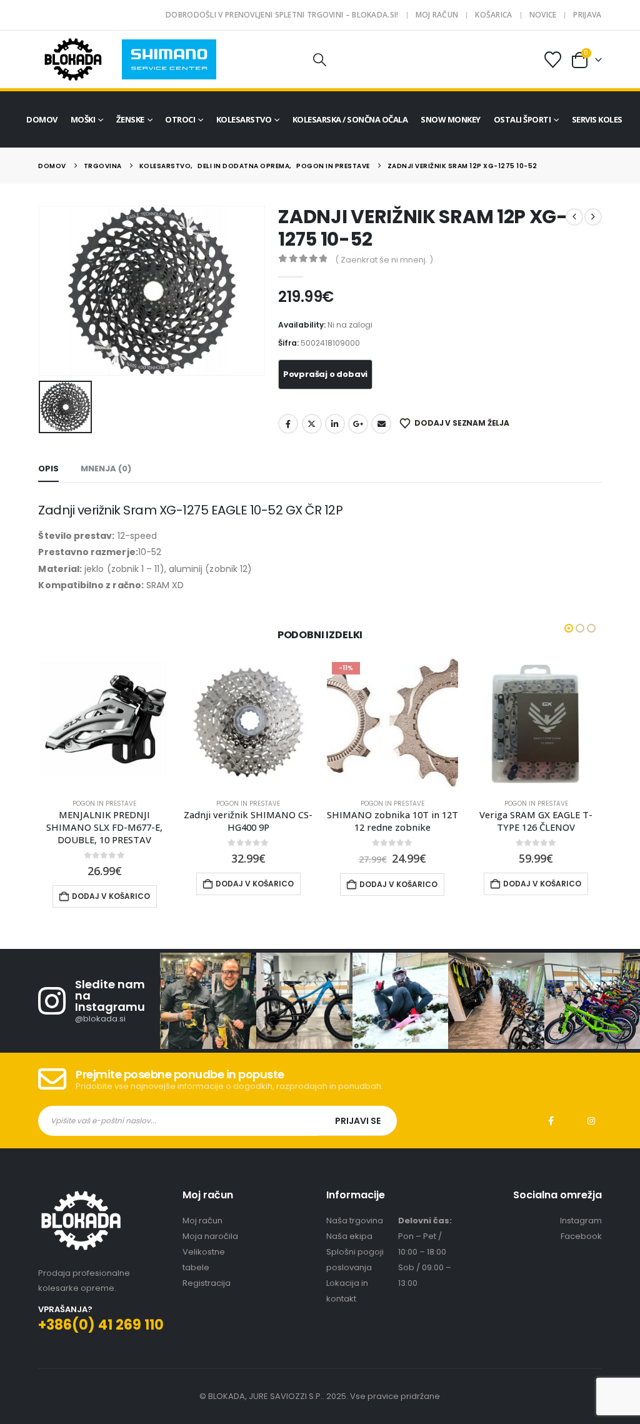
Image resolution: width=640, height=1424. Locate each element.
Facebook (288, 424)
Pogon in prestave (104, 803)
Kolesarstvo (244, 119)
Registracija (206, 1270)
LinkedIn (335, 424)
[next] (593, 217)
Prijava (587, 14)
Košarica (493, 14)
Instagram (591, 1109)
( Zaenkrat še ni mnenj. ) (384, 260)
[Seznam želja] (552, 59)
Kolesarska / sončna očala (350, 119)
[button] (320, 60)
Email (381, 424)
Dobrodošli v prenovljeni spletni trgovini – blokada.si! (282, 14)
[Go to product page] (104, 722)
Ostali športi (522, 119)
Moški (83, 119)
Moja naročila (210, 1224)
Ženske (130, 119)
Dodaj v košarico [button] (111, 883)
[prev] (574, 217)
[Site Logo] (73, 59)
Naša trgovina (354, 1208)
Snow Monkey (451, 119)
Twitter (312, 424)
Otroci (180, 119)
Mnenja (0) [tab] (106, 468)
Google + (358, 424)
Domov (42, 119)
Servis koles (597, 119)
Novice (543, 14)
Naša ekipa (349, 1224)
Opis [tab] (48, 468)
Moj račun (437, 14)
